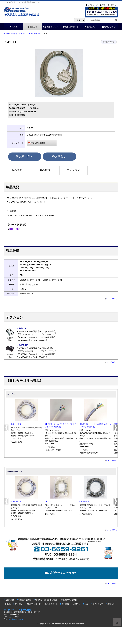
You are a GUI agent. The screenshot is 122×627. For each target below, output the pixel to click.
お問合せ (113, 5)
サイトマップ (92, 5)
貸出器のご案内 (24, 600)
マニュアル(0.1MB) (38, 143)
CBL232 (48, 501)
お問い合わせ (110, 27)
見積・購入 (25, 156)
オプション (73, 169)
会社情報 (91, 27)
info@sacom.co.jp (16, 619)
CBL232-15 (84, 501)
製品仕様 (45, 169)
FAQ (103, 5)
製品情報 (33, 27)
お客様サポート (72, 27)
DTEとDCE (14, 229)
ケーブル (22, 33)
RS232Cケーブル (34, 33)
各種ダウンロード (52, 27)
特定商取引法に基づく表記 (46, 600)
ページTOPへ (111, 299)
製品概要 (16, 169)
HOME (15, 27)
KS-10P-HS (22, 345)
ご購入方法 (9, 600)
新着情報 (111, 604)
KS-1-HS (21, 328)
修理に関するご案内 (69, 600)
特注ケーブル (16, 424)
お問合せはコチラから (63, 572)
